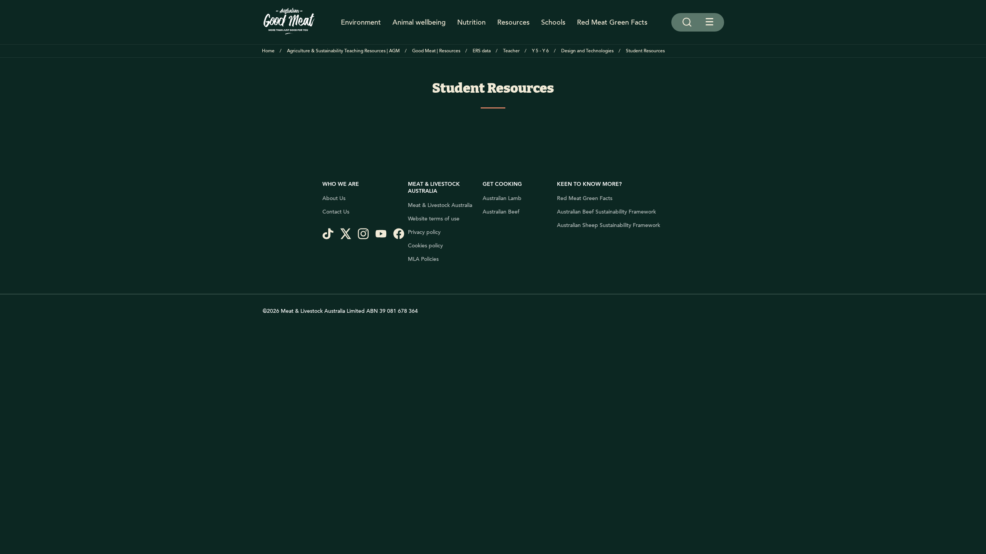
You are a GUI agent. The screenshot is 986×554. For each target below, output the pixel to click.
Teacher (511, 51)
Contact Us (335, 212)
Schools (553, 22)
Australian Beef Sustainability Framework (606, 212)
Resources (513, 22)
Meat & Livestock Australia (440, 205)
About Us (333, 198)
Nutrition (471, 22)
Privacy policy (424, 232)
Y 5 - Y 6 (540, 51)
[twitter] (349, 234)
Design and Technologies (587, 51)
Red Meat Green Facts (612, 22)
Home (268, 51)
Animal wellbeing (419, 22)
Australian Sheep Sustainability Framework (608, 225)
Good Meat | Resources (436, 51)
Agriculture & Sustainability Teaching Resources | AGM (343, 51)
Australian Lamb (502, 198)
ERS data (482, 51)
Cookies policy (425, 246)
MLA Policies (423, 259)
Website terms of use (433, 219)
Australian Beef (501, 212)
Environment (361, 22)
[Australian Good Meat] (289, 22)
